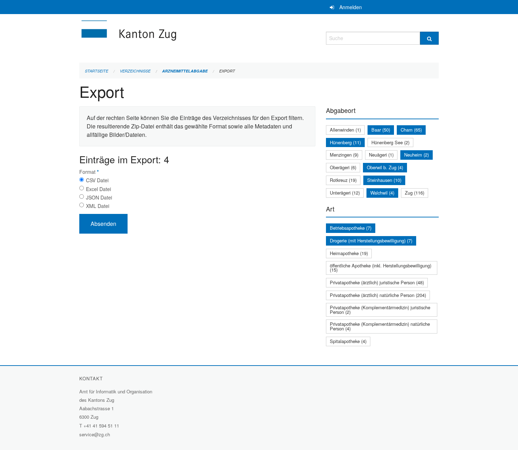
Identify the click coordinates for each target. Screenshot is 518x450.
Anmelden (350, 7)
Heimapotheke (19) (349, 253)
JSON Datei (99, 197)
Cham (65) (411, 129)
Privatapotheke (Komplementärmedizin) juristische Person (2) (380, 309)
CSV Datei (97, 180)
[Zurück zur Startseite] (171, 37)
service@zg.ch (94, 434)
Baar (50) (380, 129)
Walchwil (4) (382, 192)
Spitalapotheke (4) (348, 341)
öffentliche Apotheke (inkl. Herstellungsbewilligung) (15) (380, 267)
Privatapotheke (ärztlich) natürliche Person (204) (378, 295)
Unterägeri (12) (345, 192)
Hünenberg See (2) (390, 142)
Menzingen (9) (344, 154)
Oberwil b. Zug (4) (385, 167)
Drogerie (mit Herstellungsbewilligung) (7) (371, 240)
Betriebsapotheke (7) (350, 227)
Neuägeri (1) (381, 154)
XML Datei (97, 205)
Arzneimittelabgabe (185, 71)
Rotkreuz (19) (343, 180)
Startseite (96, 71)
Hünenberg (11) (345, 142)
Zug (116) (414, 192)
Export (227, 71)
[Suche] (429, 38)
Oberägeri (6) (343, 167)
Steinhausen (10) (384, 180)
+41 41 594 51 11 (101, 425)
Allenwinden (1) (345, 129)
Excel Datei (98, 188)
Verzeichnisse (135, 71)
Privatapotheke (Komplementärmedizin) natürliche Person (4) (380, 326)
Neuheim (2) (416, 154)
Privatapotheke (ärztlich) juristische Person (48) (377, 282)
